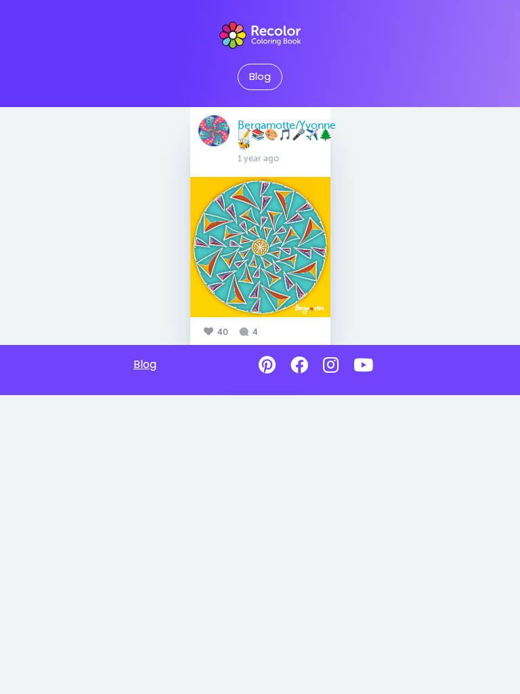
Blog (260, 76)
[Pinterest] (267, 365)
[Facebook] (299, 365)
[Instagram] (331, 365)
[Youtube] (363, 365)
